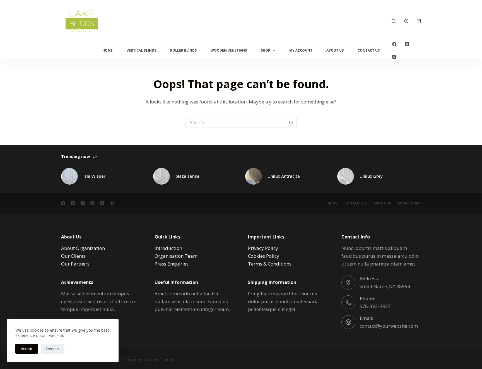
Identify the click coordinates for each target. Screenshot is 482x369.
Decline (52, 348)
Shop (265, 50)
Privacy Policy (263, 248)
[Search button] (291, 122)
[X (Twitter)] (407, 44)
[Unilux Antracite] (253, 176)
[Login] (406, 21)
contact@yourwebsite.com (389, 326)
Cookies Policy (263, 256)
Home (107, 50)
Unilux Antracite (283, 176)
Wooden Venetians (229, 50)
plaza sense (187, 176)
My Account (300, 50)
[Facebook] (394, 44)
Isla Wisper (94, 176)
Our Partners (75, 264)
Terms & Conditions (269, 264)
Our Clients (73, 256)
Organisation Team (176, 256)
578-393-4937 (375, 306)
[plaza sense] (161, 176)
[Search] (394, 21)
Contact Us (369, 50)
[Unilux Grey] (345, 176)
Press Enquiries (172, 264)
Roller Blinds (183, 50)
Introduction (168, 248)
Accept (26, 348)
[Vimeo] (112, 203)
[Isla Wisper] (69, 176)
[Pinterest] (92, 203)
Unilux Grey (371, 176)
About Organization (83, 248)
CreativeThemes (159, 359)
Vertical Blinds (141, 50)
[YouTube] (102, 203)
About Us (335, 50)
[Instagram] (394, 57)
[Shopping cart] (419, 21)
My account (409, 203)
